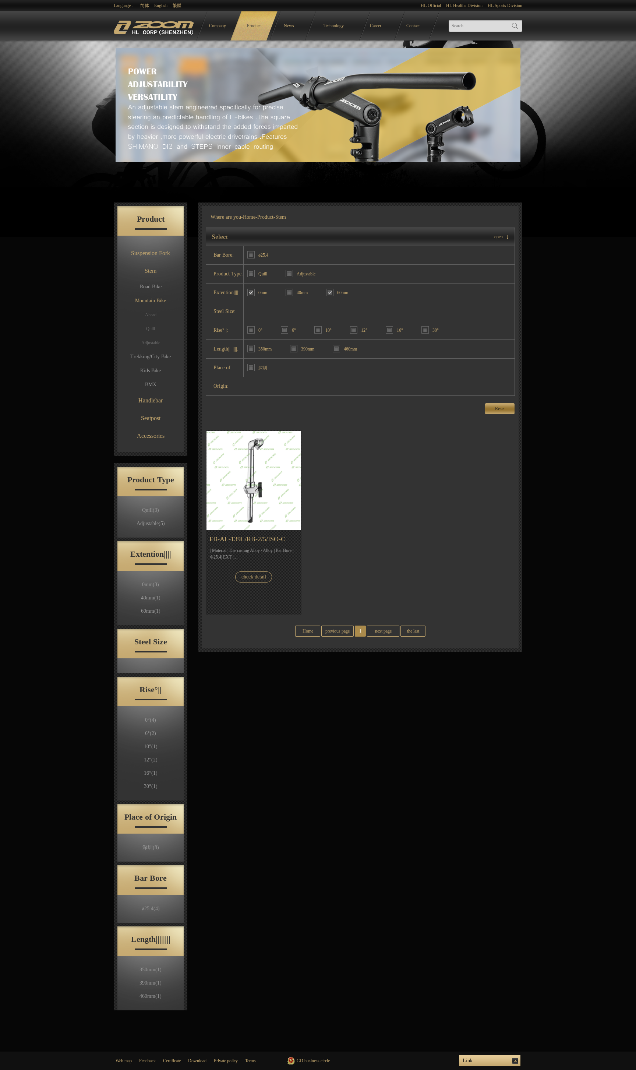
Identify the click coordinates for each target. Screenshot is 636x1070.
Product (254, 25)
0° (150, 720)
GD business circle (313, 1060)
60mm (150, 611)
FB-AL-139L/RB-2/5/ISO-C (247, 539)
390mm (150, 983)
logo (154, 26)
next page (383, 631)
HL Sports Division (505, 5)
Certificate (172, 1060)
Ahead (150, 314)
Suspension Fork (150, 253)
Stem (150, 271)
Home (249, 217)
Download (197, 1060)
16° (151, 773)
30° (151, 786)
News (289, 25)
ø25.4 (151, 908)
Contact (413, 25)
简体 (144, 5)
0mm (150, 584)
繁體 (177, 5)
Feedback (147, 1060)
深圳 (150, 847)
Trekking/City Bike (150, 356)
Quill (150, 328)
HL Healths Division (464, 5)
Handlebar (150, 400)
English (160, 5)
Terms (250, 1060)
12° (151, 760)
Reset (500, 408)
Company (217, 25)
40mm (150, 598)
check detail (253, 577)
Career (375, 25)
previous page (337, 631)
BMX (150, 384)
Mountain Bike (150, 300)
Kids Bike (150, 370)
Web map (124, 1060)
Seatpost (150, 418)
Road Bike (151, 286)
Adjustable (150, 342)
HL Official (431, 5)
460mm (150, 996)
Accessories (151, 436)
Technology (334, 25)
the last (413, 631)
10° (151, 746)
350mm (150, 969)
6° (150, 733)
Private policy (226, 1060)
